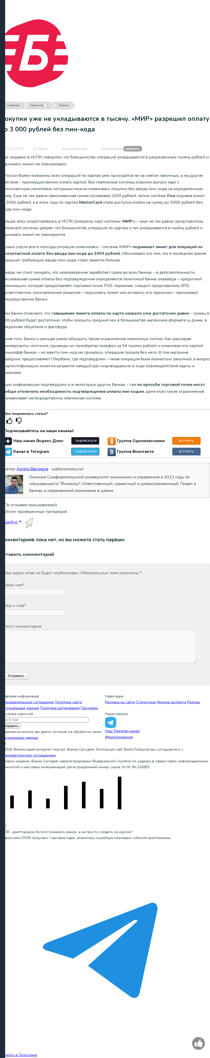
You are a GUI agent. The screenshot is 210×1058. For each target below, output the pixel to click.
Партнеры (89, 708)
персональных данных (19, 737)
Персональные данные (19, 708)
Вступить (186, 441)
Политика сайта (68, 702)
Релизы (193, 702)
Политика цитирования (60, 708)
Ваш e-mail (15, 605)
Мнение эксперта (171, 702)
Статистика (146, 702)
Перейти (9, 522)
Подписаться (86, 441)
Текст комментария (22, 626)
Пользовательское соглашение (27, 702)
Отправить (10, 726)
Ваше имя (14, 585)
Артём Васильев (74, 149)
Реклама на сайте (120, 702)
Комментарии (121, 149)
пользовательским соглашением (28, 755)
